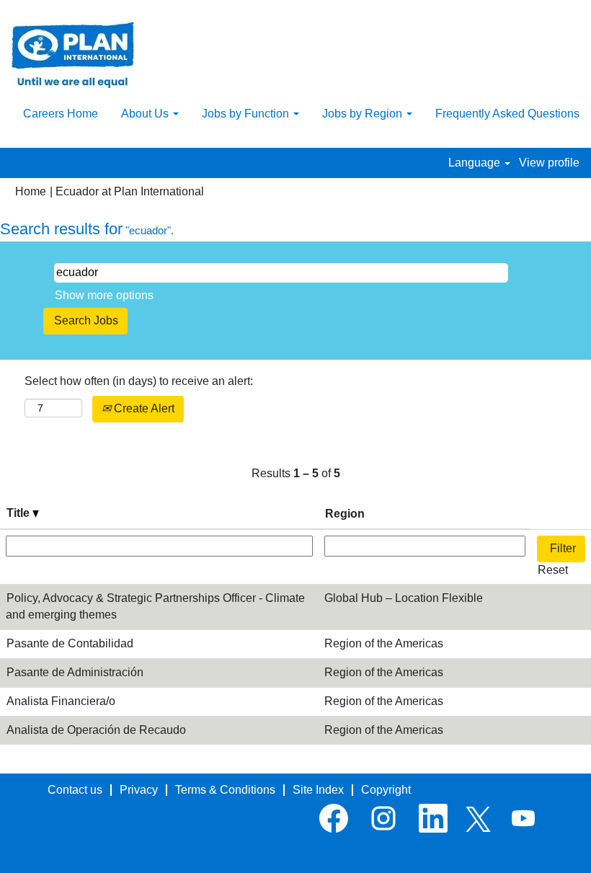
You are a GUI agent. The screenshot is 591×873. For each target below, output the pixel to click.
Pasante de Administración (74, 672)
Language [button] (475, 162)
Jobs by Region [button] (363, 113)
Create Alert (142, 408)
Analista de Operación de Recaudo (96, 730)
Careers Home (60, 113)
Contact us (75, 790)
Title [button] (19, 513)
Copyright (386, 790)
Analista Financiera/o (60, 701)
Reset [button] (553, 570)
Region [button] (345, 514)
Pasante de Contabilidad (69, 643)
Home (30, 191)
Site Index (318, 790)
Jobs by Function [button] (247, 113)
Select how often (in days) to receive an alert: (139, 381)
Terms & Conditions (225, 790)
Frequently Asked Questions (507, 113)
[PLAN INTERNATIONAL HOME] (73, 55)
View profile (549, 162)
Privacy (139, 790)
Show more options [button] (104, 295)
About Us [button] (146, 113)
